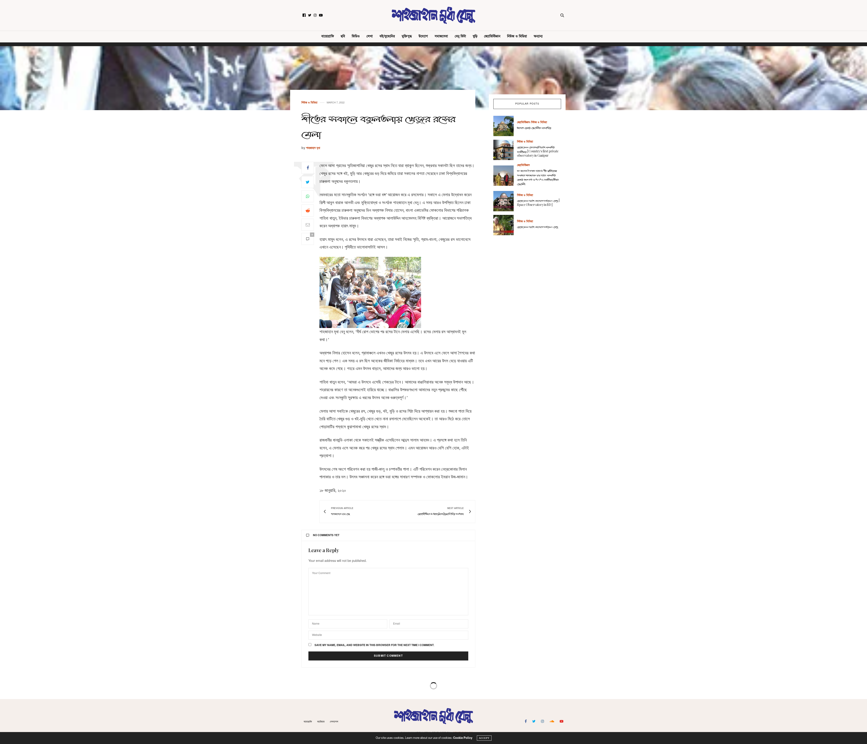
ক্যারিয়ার (320, 721)
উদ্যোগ (423, 36)
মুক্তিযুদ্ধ (407, 36)
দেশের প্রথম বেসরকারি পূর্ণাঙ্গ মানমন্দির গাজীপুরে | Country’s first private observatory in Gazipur (538, 152)
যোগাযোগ (334, 721)
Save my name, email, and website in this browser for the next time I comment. (374, 645)
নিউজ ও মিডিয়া (517, 36)
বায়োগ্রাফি (327, 36)
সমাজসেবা (441, 36)
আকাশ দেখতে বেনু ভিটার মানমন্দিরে (534, 127)
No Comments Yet (326, 535)
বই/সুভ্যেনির (387, 36)
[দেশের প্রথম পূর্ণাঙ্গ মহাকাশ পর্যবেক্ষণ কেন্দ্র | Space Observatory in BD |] (505, 201)
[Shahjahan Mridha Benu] (433, 15)
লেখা (369, 36)
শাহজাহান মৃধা (313, 148)
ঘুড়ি (475, 36)
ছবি (343, 36)
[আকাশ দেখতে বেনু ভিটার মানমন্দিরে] (505, 126)
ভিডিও (356, 36)
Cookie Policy (462, 738)
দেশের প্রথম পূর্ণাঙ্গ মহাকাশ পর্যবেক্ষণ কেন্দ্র (537, 227)
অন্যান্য (538, 36)
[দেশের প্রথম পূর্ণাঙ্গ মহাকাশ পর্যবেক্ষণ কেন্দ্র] (505, 225)
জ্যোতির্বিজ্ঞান (492, 36)
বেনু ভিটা (460, 36)
